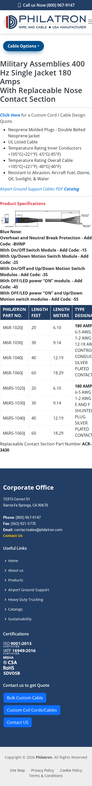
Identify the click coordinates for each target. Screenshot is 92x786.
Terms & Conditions (46, 775)
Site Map (17, 770)
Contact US (17, 722)
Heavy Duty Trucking (25, 599)
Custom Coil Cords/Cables (32, 710)
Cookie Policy (71, 770)
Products (15, 580)
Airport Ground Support (28, 590)
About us (16, 570)
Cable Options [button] (22, 46)
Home (13, 561)
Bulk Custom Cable (25, 698)
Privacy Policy (42, 770)
